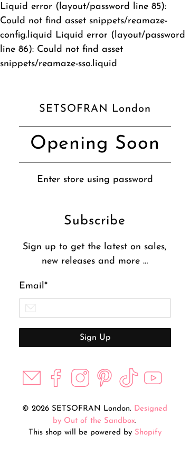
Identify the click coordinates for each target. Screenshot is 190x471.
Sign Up (95, 337)
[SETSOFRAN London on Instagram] (80, 385)
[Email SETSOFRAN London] (31, 385)
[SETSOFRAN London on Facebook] (55, 385)
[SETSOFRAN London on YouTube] (153, 385)
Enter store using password (95, 180)
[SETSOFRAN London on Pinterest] (104, 385)
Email (33, 286)
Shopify (148, 433)
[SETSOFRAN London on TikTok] (128, 385)
